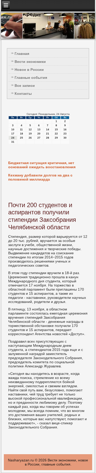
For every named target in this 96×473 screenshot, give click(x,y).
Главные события (31, 77)
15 (56, 129)
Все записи (25, 85)
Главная (22, 54)
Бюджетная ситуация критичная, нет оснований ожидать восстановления (42, 165)
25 (21, 137)
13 (38, 129)
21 (47, 133)
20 (38, 133)
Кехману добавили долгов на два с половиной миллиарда (40, 177)
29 (56, 137)
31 (12, 141)
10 (12, 129)
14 (47, 129)
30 (65, 137)
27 (38, 137)
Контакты (23, 93)
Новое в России (29, 69)
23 (65, 133)
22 (56, 133)
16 (65, 129)
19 (30, 133)
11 (21, 129)
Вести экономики (30, 62)
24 (12, 137)
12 (30, 129)
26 (30, 137)
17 (12, 133)
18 (21, 133)
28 (47, 137)
